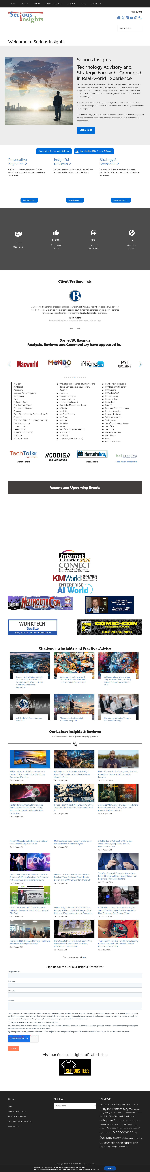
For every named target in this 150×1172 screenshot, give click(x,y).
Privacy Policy (13, 1126)
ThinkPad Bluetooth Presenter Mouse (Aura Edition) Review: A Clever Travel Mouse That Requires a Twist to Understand (117, 876)
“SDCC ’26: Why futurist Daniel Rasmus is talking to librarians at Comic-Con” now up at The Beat (29, 910)
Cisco (119, 1113)
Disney (110, 1116)
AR (111, 1105)
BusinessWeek (135, 1109)
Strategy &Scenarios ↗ (109, 162)
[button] (54, 151)
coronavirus (130, 1113)
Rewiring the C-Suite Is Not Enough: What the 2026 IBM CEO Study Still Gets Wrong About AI (73, 808)
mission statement (129, 1138)
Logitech (110, 1133)
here (84, 957)
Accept (110, 1168)
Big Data (136, 1105)
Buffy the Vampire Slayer (115, 1109)
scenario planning (115, 1143)
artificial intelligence (123, 1104)
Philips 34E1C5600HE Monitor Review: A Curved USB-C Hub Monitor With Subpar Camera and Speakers (27, 774)
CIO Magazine (109, 1113)
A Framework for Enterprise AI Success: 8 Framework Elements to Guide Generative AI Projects (73, 679)
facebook (120, 1121)
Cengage (102, 1113)
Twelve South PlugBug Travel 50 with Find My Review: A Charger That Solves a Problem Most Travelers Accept (118, 944)
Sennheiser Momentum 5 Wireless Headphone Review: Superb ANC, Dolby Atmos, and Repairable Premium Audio (118, 808)
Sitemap (11, 1099)
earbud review (128, 1116)
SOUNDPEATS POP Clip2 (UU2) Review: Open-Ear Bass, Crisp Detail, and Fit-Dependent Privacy (115, 844)
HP (125, 1124)
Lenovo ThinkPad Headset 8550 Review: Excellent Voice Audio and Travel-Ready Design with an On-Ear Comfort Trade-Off (72, 877)
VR (128, 1147)
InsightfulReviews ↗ (63, 162)
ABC (101, 1105)
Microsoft (115, 1137)
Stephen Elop (105, 1147)
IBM (129, 1124)
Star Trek (132, 1143)
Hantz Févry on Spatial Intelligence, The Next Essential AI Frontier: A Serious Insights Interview (117, 774)
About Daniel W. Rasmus (17, 1116)
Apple (107, 1104)
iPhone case (111, 1128)
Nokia (102, 1143)
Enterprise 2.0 (108, 1120)
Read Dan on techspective (126, 462)
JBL (117, 1128)
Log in (92, 1164)
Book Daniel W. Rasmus (17, 1111)
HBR (121, 1125)
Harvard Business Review (110, 1125)
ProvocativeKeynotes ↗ (17, 162)
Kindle (121, 1128)
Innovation (134, 1125)
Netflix (139, 1138)
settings (96, 1169)
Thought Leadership (119, 1147)
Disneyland (118, 1116)
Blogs (10, 1106)
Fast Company (127, 1121)
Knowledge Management (131, 1128)
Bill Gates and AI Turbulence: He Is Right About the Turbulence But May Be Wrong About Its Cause (72, 774)
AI (103, 1105)
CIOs (114, 1113)
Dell (105, 1116)
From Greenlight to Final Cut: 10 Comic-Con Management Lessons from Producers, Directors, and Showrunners (73, 944)
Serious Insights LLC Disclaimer (19, 1121)
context (124, 1113)
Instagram (103, 1128)
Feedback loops (136, 1121)
